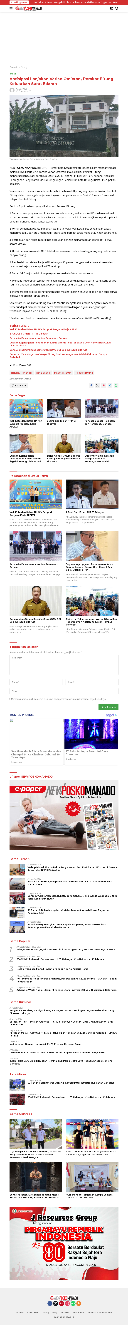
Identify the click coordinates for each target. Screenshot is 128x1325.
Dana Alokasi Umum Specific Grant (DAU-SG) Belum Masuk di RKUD (48, 349)
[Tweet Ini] (97, 385)
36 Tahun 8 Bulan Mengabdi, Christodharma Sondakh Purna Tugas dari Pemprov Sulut (68, 911)
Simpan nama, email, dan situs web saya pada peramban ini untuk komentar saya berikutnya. (59, 698)
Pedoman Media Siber (99, 1312)
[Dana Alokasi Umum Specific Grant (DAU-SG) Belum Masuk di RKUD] (64, 443)
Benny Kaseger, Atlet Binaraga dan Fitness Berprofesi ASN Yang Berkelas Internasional (35, 1196)
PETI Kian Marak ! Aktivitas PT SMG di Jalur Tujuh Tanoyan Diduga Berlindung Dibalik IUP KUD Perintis (63, 1034)
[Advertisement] (64, 39)
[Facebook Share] (91, 385)
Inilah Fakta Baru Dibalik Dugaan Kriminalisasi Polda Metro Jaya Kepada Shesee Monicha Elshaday (61, 1062)
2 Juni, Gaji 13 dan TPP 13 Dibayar (29, 333)
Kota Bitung (43, 372)
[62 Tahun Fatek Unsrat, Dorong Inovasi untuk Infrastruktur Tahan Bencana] (17, 1085)
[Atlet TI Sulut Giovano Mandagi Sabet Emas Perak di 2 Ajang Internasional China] (92, 1134)
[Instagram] (67, 1303)
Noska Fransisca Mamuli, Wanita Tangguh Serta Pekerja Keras (52, 969)
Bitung (13, 73)
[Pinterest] (61, 1303)
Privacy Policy (49, 1312)
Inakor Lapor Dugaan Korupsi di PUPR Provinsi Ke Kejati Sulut (45, 1044)
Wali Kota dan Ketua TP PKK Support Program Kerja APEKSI (44, 329)
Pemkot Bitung (84, 372)
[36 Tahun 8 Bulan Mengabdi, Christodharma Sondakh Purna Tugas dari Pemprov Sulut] (17, 912)
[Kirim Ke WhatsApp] (116, 385)
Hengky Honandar (21, 372)
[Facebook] (49, 1303)
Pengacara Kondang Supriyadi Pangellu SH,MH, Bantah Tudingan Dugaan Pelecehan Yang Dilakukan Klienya (62, 1012)
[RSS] (78, 1303)
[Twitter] (55, 1303)
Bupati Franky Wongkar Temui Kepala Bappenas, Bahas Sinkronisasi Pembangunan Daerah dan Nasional (66, 926)
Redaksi (64, 1312)
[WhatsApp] (73, 1303)
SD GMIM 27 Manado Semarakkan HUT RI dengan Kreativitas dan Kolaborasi (60, 959)
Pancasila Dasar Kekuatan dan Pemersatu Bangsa (38, 338)
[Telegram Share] (110, 385)
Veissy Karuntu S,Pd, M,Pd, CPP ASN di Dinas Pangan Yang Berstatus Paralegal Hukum (66, 949)
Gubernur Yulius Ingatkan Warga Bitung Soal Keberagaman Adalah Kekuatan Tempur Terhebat (59, 356)
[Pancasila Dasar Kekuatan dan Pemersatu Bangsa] (101, 408)
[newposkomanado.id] (28, 8)
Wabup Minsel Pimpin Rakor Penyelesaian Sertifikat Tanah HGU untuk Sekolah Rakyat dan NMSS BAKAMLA (72, 869)
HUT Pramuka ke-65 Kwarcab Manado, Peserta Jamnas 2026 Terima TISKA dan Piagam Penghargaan (67, 980)
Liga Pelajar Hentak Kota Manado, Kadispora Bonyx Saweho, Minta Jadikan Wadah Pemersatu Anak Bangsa (35, 1154)
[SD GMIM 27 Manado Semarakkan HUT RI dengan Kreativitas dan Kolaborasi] (17, 1099)
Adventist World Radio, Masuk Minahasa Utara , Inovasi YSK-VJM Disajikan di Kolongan (67, 990)
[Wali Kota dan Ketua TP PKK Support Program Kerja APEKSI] (26, 408)
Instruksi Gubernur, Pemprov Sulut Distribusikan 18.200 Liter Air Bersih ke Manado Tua (69, 883)
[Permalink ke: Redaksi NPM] (12, 89)
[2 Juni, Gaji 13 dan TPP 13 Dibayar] (64, 408)
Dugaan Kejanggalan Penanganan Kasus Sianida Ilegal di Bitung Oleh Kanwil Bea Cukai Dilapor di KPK (60, 344)
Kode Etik (32, 1312)
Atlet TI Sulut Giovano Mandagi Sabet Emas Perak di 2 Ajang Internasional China (91, 1153)
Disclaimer (78, 1312)
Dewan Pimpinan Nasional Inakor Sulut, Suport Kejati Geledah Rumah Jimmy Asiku (57, 1052)
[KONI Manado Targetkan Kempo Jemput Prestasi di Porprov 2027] (92, 1177)
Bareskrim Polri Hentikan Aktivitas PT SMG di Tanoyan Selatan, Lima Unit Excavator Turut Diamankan (61, 1023)
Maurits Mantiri (62, 372)
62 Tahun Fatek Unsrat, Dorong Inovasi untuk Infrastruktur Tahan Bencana (70, 1082)
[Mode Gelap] (111, 8)
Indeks (20, 1312)
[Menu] (12, 8)
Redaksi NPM (21, 89)
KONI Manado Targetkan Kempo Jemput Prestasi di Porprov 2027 (89, 1196)
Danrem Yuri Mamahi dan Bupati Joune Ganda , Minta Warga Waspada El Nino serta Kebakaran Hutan (72, 897)
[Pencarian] (116, 8)
